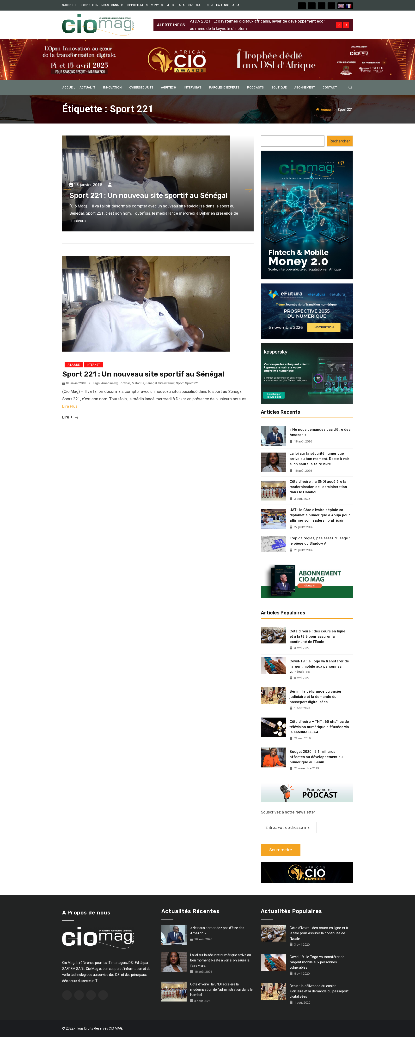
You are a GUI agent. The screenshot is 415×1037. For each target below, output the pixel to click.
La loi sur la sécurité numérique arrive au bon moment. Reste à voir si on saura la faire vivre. (319, 458)
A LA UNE (73, 364)
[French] (349, 5)
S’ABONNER (69, 5)
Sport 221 (192, 383)
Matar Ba (138, 383)
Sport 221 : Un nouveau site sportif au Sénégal (143, 374)
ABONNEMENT (304, 87)
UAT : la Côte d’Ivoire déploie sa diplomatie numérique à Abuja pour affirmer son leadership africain (320, 515)
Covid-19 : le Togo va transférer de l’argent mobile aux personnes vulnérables (319, 666)
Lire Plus (70, 406)
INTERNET (93, 364)
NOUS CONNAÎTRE (112, 5)
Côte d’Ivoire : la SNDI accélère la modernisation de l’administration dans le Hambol (318, 486)
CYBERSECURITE (141, 87)
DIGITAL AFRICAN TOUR (186, 5)
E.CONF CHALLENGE (217, 5)
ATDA (235, 5)
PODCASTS (255, 87)
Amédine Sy (109, 383)
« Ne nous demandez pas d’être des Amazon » (320, 432)
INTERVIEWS (192, 87)
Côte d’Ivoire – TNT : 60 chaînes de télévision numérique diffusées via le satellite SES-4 (319, 726)
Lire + (67, 417)
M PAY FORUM (160, 5)
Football (124, 383)
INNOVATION (112, 87)
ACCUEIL (68, 87)
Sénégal (151, 383)
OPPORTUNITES (137, 5)
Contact (330, 87)
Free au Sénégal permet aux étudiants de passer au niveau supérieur (251, 21)
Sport (180, 383)
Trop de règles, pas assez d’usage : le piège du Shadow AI (320, 541)
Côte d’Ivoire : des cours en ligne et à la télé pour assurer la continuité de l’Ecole (317, 636)
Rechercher (340, 141)
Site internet (166, 383)
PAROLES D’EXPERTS (224, 87)
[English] (341, 5)
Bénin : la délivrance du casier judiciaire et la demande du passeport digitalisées (316, 696)
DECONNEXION (89, 5)
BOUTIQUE (279, 87)
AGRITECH (168, 87)
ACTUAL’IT (87, 87)
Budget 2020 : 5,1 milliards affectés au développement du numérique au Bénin (316, 756)
